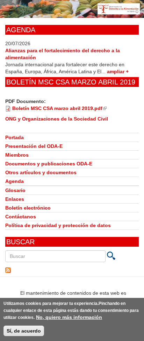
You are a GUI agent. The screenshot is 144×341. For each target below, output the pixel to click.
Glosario (15, 190)
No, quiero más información (69, 317)
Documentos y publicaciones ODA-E (48, 163)
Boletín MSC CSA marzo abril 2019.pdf (59, 108)
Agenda (14, 181)
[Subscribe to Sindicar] (72, 270)
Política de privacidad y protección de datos (58, 225)
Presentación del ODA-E (34, 146)
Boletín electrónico (28, 208)
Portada (14, 137)
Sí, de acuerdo (24, 331)
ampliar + (118, 71)
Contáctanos (20, 216)
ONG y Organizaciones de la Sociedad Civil (56, 119)
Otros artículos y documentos (41, 172)
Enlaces (14, 199)
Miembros (17, 155)
